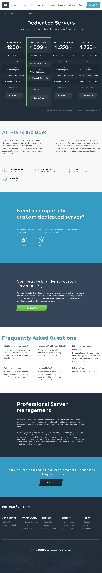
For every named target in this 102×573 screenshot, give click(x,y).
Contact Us (88, 522)
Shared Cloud (8, 522)
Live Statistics (28, 528)
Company (61, 5)
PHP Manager (28, 525)
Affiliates (72, 5)
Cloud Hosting (9, 517)
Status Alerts (88, 525)
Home (4, 13)
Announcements (70, 522)
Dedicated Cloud (9, 525)
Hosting (40, 5)
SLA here (93, 372)
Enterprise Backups (30, 522)
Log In (94, 5)
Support (82, 5)
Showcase (50, 5)
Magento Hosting (50, 528)
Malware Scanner (50, 522)
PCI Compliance (69, 528)
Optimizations (49, 525)
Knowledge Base (70, 525)
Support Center (89, 528)
